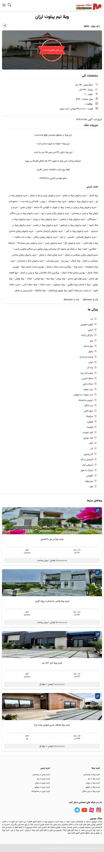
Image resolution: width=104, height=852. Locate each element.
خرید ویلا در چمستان (92, 774)
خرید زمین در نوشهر (42, 787)
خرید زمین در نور (43, 778)
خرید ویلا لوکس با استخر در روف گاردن (52, 601)
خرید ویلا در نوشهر (93, 787)
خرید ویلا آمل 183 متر (52, 663)
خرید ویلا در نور (94, 778)
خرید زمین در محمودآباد (40, 791)
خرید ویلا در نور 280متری (52, 539)
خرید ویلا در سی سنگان (91, 791)
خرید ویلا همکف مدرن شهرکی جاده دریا (52, 725)
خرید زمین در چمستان (41, 774)
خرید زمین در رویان (42, 782)
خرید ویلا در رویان (93, 782)
